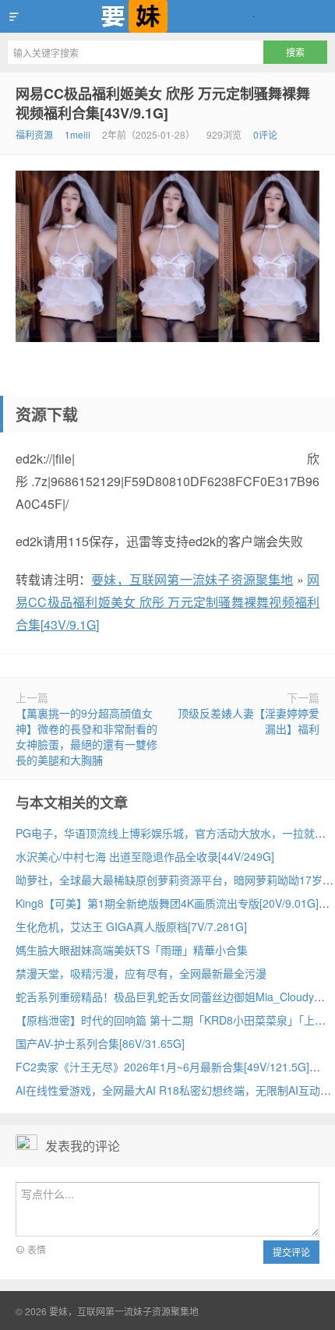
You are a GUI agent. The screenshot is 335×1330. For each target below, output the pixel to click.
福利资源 (34, 134)
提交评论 (291, 1251)
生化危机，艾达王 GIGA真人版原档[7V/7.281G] (131, 926)
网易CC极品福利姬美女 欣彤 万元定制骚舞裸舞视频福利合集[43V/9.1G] (163, 103)
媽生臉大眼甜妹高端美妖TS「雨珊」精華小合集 (132, 950)
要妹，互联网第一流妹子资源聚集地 (167, 16)
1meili (77, 134)
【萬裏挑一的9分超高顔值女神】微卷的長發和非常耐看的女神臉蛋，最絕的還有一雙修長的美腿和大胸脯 (86, 736)
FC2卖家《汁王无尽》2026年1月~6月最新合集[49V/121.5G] (162, 1066)
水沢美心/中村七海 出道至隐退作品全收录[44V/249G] (145, 856)
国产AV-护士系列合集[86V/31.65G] (100, 1043)
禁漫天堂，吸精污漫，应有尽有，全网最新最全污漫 (141, 973)
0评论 (265, 134)
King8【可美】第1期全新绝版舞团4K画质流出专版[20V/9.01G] (167, 903)
